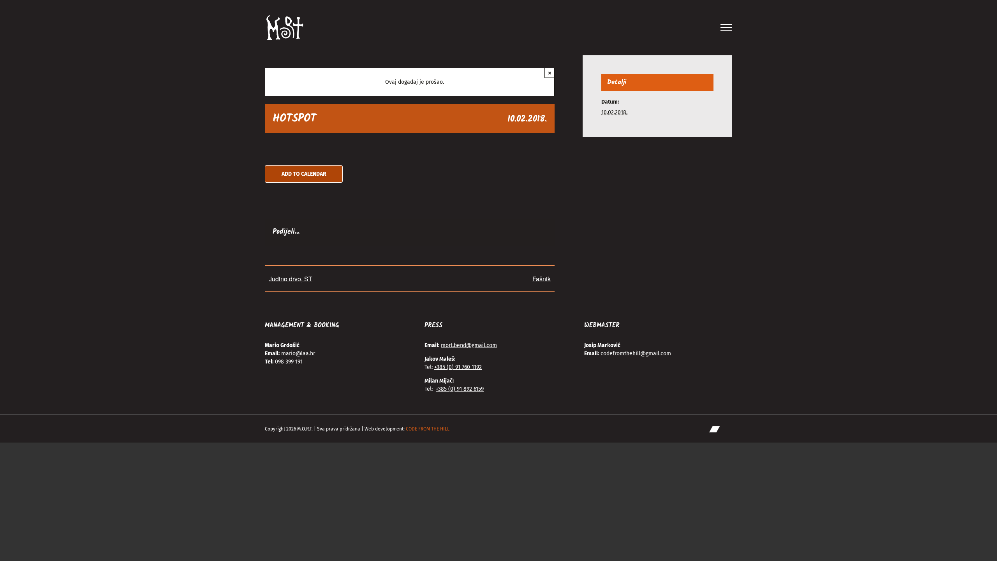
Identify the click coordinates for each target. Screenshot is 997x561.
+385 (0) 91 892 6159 (460, 389)
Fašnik (541, 278)
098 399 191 (289, 361)
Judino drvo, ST (290, 278)
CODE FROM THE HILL (427, 429)
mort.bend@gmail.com (469, 345)
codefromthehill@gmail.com (636, 353)
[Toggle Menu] (726, 27)
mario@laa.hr (298, 353)
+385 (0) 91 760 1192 (458, 367)
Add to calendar (304, 174)
